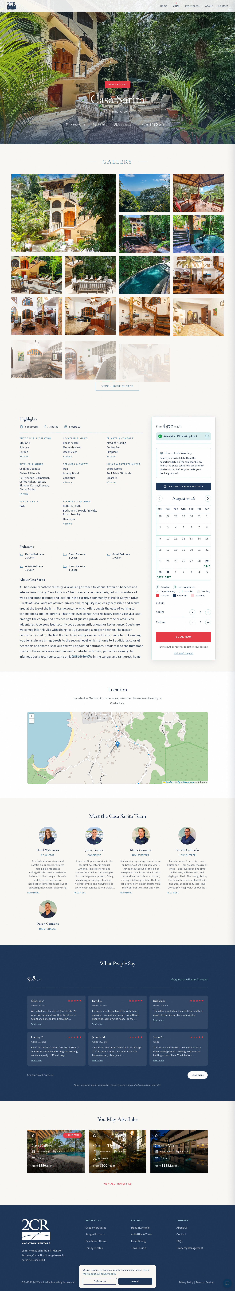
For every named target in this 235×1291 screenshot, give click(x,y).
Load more (198, 1075)
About (214, 28)
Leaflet (169, 782)
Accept (135, 1281)
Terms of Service (204, 1282)
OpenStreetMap (185, 782)
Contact (215, 35)
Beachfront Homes (96, 1241)
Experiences (218, 21)
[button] (118, 744)
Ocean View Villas (96, 1228)
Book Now (184, 637)
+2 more (67, 482)
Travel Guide (138, 1248)
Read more (36, 1024)
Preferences (100, 1281)
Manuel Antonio (140, 1228)
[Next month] (208, 498)
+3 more (24, 456)
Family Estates (94, 1248)
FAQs (179, 1241)
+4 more (24, 494)
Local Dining (138, 1241)
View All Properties (117, 1183)
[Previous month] (159, 498)
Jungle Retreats (95, 1234)
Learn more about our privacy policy (116, 1272)
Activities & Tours (141, 1234)
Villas (213, 14)
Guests (160, 603)
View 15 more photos (117, 386)
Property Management (189, 1248)
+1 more (67, 456)
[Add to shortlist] (33, 1135)
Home (214, 8)
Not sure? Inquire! (183, 653)
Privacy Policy (186, 1282)
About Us (181, 1228)
